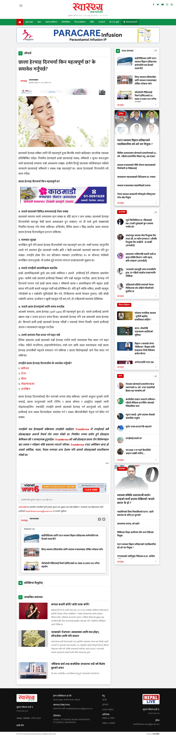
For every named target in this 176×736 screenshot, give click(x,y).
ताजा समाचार (127, 51)
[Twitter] (158, 4)
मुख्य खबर (29, 22)
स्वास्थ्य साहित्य (107, 709)
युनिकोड (105, 704)
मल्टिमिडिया (65, 22)
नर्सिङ (92, 22)
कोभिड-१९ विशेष (108, 718)
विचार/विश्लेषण (79, 22)
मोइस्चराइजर (27, 384)
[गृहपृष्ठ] (19, 22)
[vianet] (63, 492)
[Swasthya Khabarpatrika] (88, 8)
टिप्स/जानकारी (131, 22)
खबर (39, 22)
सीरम (23, 378)
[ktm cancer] (63, 206)
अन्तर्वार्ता (101, 22)
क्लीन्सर (25, 368)
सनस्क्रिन (25, 389)
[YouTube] (162, 4)
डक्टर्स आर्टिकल (51, 22)
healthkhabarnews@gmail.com (39, 511)
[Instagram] (167, 4)
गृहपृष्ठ (104, 699)
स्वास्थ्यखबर (22, 507)
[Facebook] (154, 4)
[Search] (171, 4)
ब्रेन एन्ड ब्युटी (114, 22)
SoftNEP (156, 733)
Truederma (82, 429)
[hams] (63, 94)
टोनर (23, 373)
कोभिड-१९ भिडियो (108, 723)
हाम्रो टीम (20, 725)
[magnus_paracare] (88, 42)
